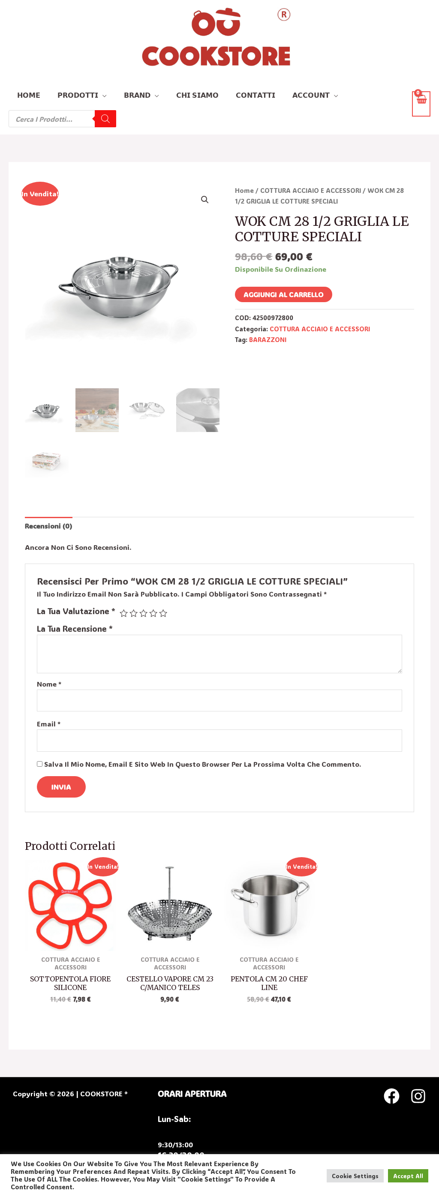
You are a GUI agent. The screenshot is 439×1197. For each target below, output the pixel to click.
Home (244, 190)
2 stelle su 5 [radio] (133, 613)
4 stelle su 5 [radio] (153, 613)
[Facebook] (392, 1096)
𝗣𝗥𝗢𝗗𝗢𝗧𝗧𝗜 (77, 94)
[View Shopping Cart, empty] (421, 104)
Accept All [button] (408, 1175)
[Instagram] (418, 1096)
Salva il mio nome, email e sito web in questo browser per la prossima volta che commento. (202, 763)
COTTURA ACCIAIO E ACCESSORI (310, 190)
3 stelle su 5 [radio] (143, 613)
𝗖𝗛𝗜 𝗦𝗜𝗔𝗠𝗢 (197, 94)
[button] (205, 199)
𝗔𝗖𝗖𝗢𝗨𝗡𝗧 (311, 94)
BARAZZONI (267, 340)
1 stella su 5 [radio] (124, 613)
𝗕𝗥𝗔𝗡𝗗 (137, 94)
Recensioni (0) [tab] (48, 525)
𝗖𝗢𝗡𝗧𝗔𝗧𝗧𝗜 (255, 94)
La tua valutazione (76, 611)
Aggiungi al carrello (284, 294)
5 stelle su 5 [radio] (163, 613)
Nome (49, 683)
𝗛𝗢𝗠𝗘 (28, 94)
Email (48, 723)
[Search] (105, 118)
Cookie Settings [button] (355, 1175)
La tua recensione (75, 628)
